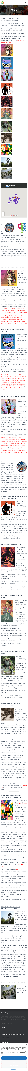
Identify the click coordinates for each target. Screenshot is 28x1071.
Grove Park (19, 314)
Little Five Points (23, 803)
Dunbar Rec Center (5, 314)
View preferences (14, 1066)
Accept (14, 1058)
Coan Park (17, 312)
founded (18, 869)
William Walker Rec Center (20, 323)
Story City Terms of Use (8, 1031)
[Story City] (3, 2)
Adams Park (4, 308)
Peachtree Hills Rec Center (15, 317)
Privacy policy (5, 1038)
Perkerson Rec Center (6, 319)
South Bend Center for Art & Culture (15, 321)
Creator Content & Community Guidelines (13, 1034)
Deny (14, 1062)
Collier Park (24, 312)
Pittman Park (15, 319)
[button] (26, 1044)
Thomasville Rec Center (7, 323)
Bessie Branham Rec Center (12, 310)
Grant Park (13, 314)
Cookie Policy (13, 1069)
